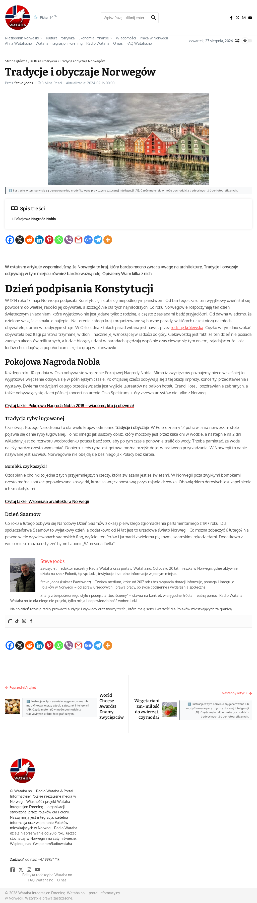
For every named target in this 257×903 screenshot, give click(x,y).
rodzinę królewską (187, 327)
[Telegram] (98, 239)
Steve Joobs (23, 83)
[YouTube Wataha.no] (250, 18)
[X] (19, 239)
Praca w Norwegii (154, 38)
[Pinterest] (49, 239)
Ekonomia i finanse (94, 38)
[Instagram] (24, 621)
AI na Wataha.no (18, 43)
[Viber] (68, 239)
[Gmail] (78, 239)
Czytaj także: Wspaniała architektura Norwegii (47, 501)
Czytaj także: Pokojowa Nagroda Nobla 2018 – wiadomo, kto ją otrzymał (69, 405)
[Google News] (88, 239)
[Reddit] (29, 239)
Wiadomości (126, 38)
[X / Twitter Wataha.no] (237, 18)
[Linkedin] (39, 239)
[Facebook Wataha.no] (231, 18)
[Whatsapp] (58, 239)
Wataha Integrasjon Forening (59, 43)
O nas (118, 43)
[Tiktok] (17, 621)
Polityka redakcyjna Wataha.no (47, 875)
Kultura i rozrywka (60, 38)
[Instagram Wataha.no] (244, 18)
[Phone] (10, 621)
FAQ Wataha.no (139, 43)
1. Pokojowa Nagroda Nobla (33, 219)
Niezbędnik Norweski (22, 38)
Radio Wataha (97, 43)
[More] (107, 239)
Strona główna (16, 61)
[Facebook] (10, 239)
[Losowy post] (237, 41)
